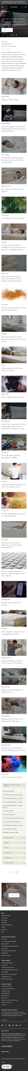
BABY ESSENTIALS (8, 857)
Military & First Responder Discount (9, 1000)
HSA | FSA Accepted (6, 1002)
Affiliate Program (5, 995)
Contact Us (4, 1004)
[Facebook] (6, 1025)
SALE (2, 931)
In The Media (4, 965)
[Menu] (2, 7)
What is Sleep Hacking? (8, 791)
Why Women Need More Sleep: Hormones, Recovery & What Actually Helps (13, 22)
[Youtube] (9, 1025)
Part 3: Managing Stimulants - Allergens (12, 802)
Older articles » (16, 872)
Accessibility (22, 1058)
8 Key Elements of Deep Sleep (8, 950)
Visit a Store (4, 998)
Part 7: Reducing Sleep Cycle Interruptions (13, 818)
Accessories (4, 920)
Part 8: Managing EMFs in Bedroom (11, 821)
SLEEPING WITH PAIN (8, 837)
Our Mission (4, 939)
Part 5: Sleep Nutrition (8, 810)
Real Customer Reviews (7, 979)
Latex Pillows (4, 918)
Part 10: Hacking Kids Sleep (9, 829)
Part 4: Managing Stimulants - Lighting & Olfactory (13, 806)
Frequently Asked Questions (8, 988)
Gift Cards (3, 929)
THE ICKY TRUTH (7, 852)
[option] (14, 18)
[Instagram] (13, 1025)
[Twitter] (2, 1025)
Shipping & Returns (5, 993)
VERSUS (5, 847)
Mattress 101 (4, 948)
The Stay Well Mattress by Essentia (9, 969)
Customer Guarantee (6, 986)
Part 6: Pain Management (9, 814)
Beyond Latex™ (5, 943)
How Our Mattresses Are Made (8, 941)
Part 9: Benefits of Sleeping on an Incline (13, 825)
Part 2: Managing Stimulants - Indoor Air (13, 798)
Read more (7, 30)
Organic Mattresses (6, 915)
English (3, 1062)
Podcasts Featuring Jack (7, 962)
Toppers (3, 927)
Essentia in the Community (7, 967)
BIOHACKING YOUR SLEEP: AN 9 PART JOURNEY (12, 785)
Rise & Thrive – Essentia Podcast (9, 974)
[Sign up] (26, 1020)
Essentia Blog (4, 972)
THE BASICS (6, 842)
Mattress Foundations (6, 924)
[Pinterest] (16, 1025)
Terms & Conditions (6, 1058)
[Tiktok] (20, 1025)
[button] (11, 35)
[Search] (22, 7)
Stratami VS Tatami (5, 955)
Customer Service (5, 991)
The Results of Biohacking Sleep (10, 832)
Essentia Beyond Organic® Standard (9, 946)
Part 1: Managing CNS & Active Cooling (12, 794)
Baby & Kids (4, 922)
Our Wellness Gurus (6, 976)
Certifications (4, 953)
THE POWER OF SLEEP (9, 862)
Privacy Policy (15, 1058)
